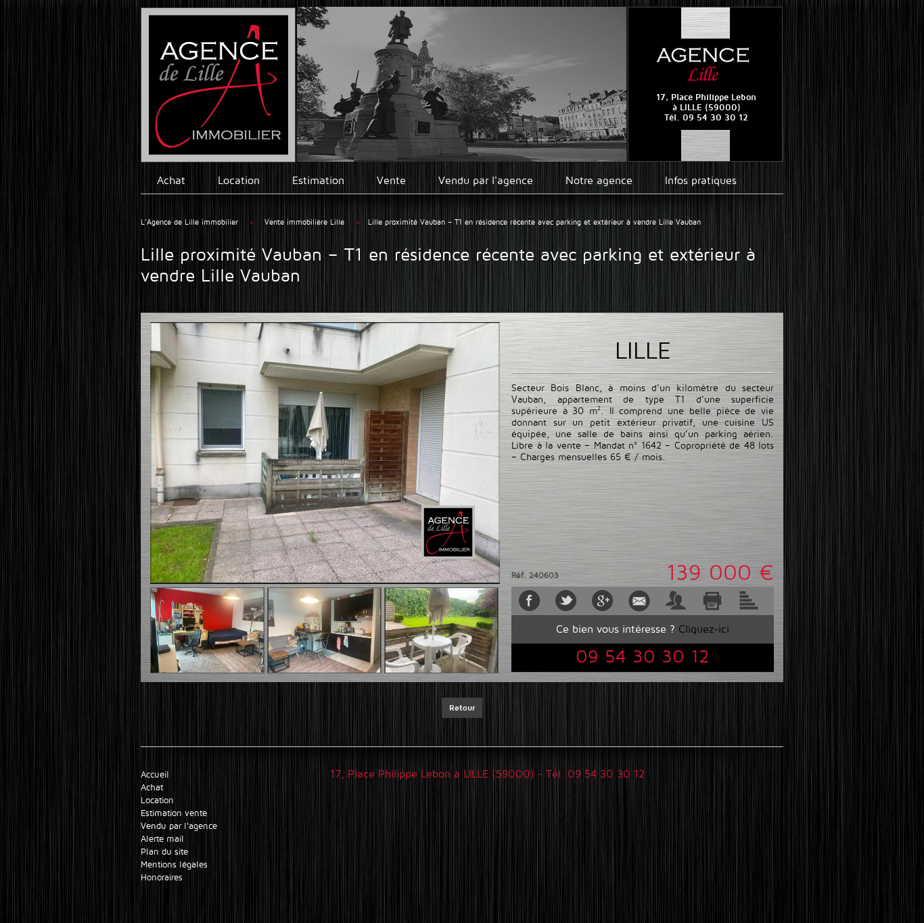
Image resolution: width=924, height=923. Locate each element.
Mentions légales (174, 864)
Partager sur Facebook (529, 601)
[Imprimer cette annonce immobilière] (712, 601)
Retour (462, 707)
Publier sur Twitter (566, 601)
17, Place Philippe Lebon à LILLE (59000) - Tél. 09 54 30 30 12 (487, 773)
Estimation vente (174, 813)
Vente (391, 180)
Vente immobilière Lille (305, 222)
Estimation (318, 180)
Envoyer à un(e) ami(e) (676, 601)
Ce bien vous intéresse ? (642, 629)
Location (239, 180)
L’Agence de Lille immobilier (189, 222)
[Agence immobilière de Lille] (218, 84)
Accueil (155, 774)
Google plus (602, 601)
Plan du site (164, 852)
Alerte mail (639, 601)
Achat (171, 180)
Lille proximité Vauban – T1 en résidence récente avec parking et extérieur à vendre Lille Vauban (534, 222)
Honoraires (162, 877)
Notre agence (598, 180)
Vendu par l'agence (485, 180)
